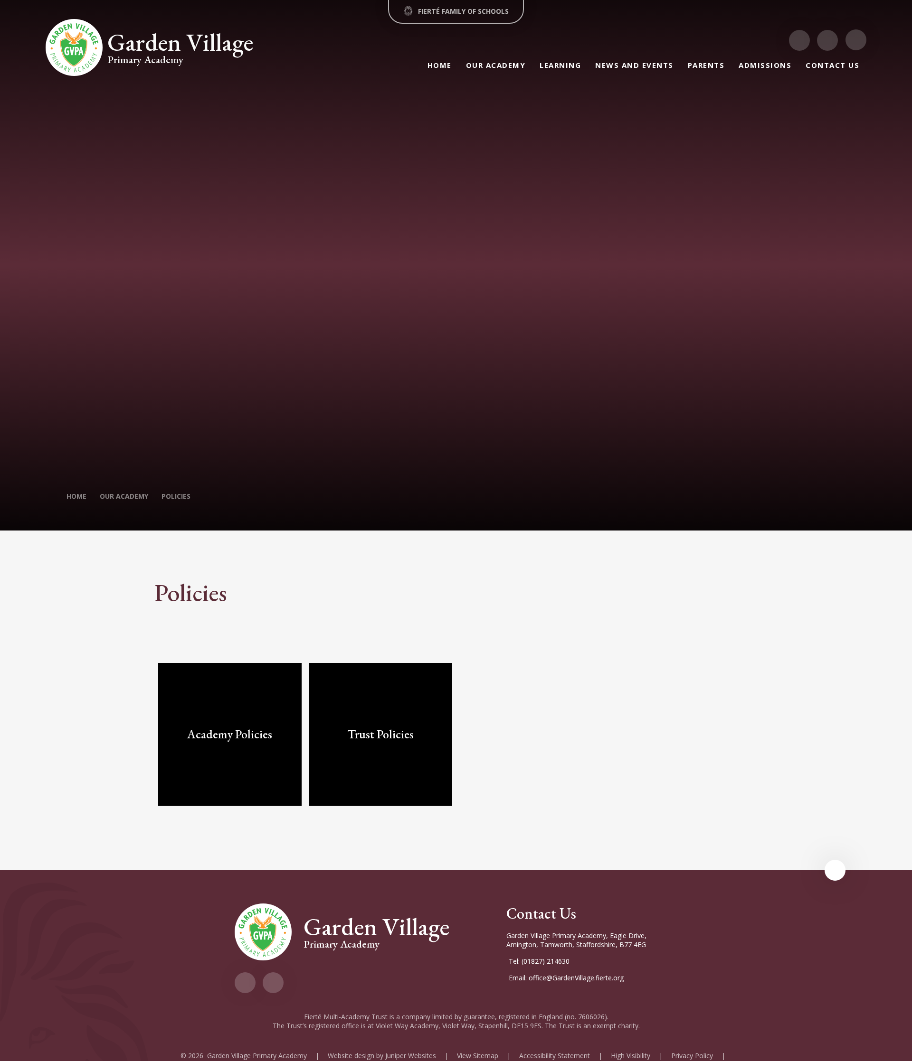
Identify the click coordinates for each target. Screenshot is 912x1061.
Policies (176, 496)
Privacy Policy (692, 1055)
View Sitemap (477, 1055)
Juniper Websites (410, 1055)
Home (76, 496)
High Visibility (630, 1055)
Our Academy (124, 496)
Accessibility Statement (554, 1055)
